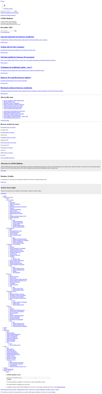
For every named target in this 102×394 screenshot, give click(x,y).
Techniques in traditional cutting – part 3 (16, 67)
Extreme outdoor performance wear (18, 280)
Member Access (7, 370)
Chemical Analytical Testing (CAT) (18, 216)
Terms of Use (32, 389)
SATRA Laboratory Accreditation (20, 240)
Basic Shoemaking (11, 339)
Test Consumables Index (15, 235)
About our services (11, 359)
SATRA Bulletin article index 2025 (12, 117)
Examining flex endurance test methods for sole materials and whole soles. (18, 50)
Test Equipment (10, 228)
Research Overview (14, 276)
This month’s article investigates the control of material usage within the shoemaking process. (22, 70)
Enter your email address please (14, 377)
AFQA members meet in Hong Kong (12, 108)
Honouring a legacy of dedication (11, 103)
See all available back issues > (8, 157)
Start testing (12, 202)
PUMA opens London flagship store (12, 115)
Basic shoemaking (14, 312)
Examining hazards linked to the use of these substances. (14, 80)
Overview (12, 247)
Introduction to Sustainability (16, 319)
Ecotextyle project (14, 284)
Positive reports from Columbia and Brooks (14, 104)
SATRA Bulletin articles (18, 225)
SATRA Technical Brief (12, 335)
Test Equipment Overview (16, 231)
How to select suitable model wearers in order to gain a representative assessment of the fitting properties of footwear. (28, 60)
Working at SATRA (11, 358)
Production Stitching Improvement (18, 298)
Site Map (48, 389)
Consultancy (12, 283)
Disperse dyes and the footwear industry (16, 77)
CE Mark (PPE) (16, 224)
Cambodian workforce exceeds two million (14, 113)
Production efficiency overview (17, 294)
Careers (52, 389)
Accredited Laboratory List (16, 249)
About (5, 346)
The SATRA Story (11, 350)
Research (9, 273)
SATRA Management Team (13, 354)
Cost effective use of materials (17, 296)
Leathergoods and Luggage (16, 213)
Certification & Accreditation (13, 244)
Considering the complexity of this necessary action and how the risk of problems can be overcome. (24, 39)
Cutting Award (13, 253)
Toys (11, 214)
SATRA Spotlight (11, 341)
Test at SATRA (10, 200)
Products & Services (8, 197)
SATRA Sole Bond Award (16, 263)
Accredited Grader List (15, 252)
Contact (5, 367)
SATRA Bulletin (10, 333)
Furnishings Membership (12, 353)
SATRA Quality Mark (18, 222)
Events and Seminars (14, 318)
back (8, 198)
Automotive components (15, 209)
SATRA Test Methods (15, 204)
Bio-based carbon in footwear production (16, 88)
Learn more (3, 170)
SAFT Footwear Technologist (17, 260)
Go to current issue (5, 32)
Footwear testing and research (17, 362)
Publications (6, 330)
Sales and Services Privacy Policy (9, 389)
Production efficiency (12, 291)
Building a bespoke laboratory (20, 239)
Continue (9, 379)
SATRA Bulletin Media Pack (13, 334)
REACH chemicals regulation (17, 315)
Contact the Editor (5, 120)
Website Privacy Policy (22, 389)
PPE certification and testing (16, 363)
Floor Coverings (13, 210)
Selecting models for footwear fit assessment (17, 57)
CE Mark (12, 256)
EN (9, 12)
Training (15, 271)
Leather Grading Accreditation (17, 251)
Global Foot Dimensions (12, 338)
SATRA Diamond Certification (17, 264)
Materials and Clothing (15, 212)
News (5, 329)
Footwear (12, 205)
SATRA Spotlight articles (18, 226)
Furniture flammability (15, 316)
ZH (18, 12)
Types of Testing (13, 233)
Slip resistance (13, 278)
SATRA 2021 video (11, 357)
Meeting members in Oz (9, 101)
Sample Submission (14, 217)
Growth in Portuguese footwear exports (13, 107)
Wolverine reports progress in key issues (13, 105)
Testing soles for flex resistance (12, 47)
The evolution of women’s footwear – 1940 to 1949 (16, 116)
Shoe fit (11, 314)
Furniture (12, 208)
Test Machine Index (14, 232)
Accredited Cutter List (15, 255)
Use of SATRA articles (15, 345)
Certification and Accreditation (20, 326)
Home (5, 196)
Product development (15, 282)
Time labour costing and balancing (18, 295)
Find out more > (4, 42)
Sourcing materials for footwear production (17, 37)
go (15, 11)
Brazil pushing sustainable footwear (12, 112)
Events (5, 327)
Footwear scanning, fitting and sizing (18, 279)
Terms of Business (40, 389)
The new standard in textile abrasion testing (14, 100)
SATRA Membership (18, 221)
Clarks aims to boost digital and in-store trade (14, 111)
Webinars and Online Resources (8, 15)
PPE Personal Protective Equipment (18, 206)
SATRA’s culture (11, 355)
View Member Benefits (59, 387)
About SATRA (10, 349)
